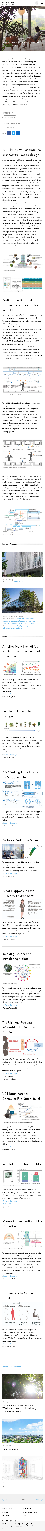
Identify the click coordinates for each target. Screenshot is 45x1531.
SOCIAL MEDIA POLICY (30, 1512)
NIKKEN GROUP (7, 1509)
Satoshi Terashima (10, 1204)
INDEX (23, 1499)
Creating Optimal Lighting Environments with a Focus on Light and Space (21, 627)
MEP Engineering (9, 117)
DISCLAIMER (6, 1516)
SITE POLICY (6, 1512)
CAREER (25, 1516)
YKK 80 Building (9, 127)
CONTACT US (27, 1509)
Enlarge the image (10, 694)
